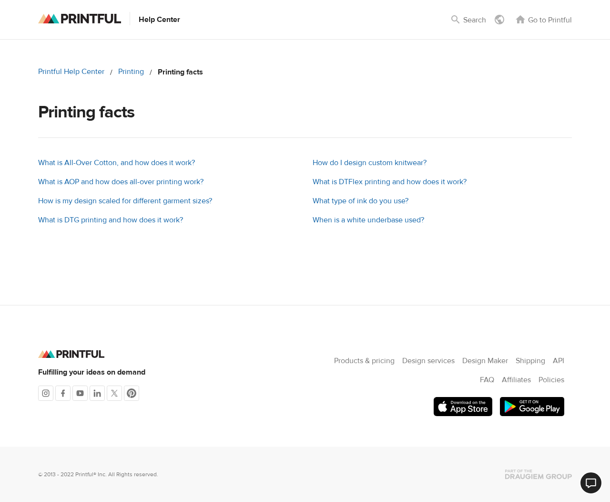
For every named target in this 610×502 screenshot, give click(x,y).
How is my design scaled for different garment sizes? (125, 201)
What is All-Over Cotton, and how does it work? (116, 162)
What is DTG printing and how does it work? (110, 220)
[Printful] (79, 18)
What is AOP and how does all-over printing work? (120, 182)
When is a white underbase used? (368, 220)
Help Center (159, 19)
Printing (131, 71)
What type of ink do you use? (360, 201)
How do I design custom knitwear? (370, 162)
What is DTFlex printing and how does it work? (390, 182)
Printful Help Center (71, 71)
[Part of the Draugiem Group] (538, 474)
